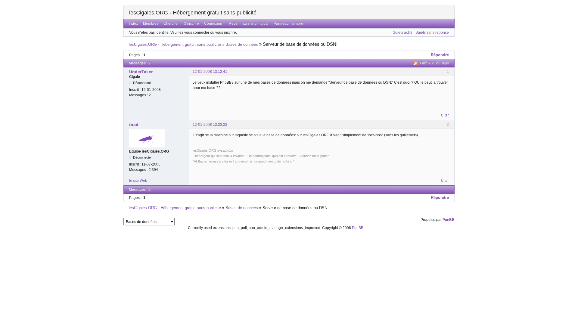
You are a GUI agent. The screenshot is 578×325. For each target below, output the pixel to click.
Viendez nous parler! (315, 156)
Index (133, 23)
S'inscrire (191, 23)
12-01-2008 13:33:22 (210, 124)
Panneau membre (288, 23)
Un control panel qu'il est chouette (272, 156)
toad (133, 124)
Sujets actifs (402, 32)
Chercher (171, 23)
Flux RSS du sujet (434, 63)
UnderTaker (141, 71)
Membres (150, 23)
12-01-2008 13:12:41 (210, 72)
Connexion (213, 23)
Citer (445, 115)
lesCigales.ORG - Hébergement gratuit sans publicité (192, 13)
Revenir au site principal (249, 23)
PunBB (449, 220)
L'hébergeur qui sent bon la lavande (218, 156)
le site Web (138, 180)
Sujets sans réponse (432, 32)
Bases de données (241, 44)
